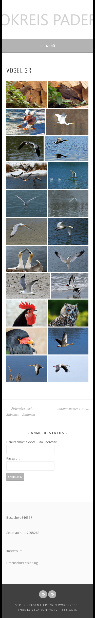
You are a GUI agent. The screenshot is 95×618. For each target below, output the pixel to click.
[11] (26, 203)
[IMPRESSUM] (43, 594)
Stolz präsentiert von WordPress (46, 605)
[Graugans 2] (26, 368)
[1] (26, 341)
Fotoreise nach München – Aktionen (20, 411)
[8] (68, 231)
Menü (50, 46)
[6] (68, 259)
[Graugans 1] (68, 341)
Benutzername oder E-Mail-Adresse (31, 442)
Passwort (13, 458)
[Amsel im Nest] (68, 94)
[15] (25, 148)
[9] (26, 231)
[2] (68, 313)
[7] (26, 259)
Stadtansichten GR (71, 409)
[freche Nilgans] (25, 122)
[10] (68, 203)
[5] (28, 286)
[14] (66, 148)
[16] (67, 122)
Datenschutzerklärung (22, 563)
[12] (68, 175)
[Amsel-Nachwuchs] (26, 94)
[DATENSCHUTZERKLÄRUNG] (52, 594)
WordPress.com (62, 609)
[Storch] (68, 368)
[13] (26, 175)
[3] (26, 313)
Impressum (14, 550)
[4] (69, 286)
